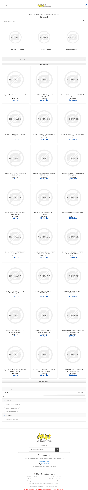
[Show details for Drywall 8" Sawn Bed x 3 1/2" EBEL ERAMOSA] (44, 197)
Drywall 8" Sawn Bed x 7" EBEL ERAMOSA (72, 213)
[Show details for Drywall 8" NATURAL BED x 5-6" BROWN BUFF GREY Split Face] (15, 354)
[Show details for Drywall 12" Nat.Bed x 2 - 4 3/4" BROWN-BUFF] (72, 79)
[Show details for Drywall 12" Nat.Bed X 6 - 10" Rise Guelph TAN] (72, 118)
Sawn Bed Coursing (44, 49)
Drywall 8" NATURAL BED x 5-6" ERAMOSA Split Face (44, 292)
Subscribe (57, 450)
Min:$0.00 (7, 392)
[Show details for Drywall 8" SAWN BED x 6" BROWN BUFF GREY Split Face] (72, 158)
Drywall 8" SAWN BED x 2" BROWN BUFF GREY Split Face (15, 174)
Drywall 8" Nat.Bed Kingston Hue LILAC (15, 95)
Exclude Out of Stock (12, 419)
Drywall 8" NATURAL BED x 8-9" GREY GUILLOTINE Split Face (72, 252)
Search (83, 21)
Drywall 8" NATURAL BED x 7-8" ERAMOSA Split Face (15, 331)
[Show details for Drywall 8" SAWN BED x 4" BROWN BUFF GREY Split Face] (44, 158)
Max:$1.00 (80, 392)
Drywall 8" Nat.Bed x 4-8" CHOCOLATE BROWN (44, 134)
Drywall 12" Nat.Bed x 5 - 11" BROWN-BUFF (15, 134)
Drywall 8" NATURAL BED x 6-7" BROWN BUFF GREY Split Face (44, 370)
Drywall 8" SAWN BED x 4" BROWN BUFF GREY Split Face (44, 174)
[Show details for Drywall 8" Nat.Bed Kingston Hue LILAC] (15, 79)
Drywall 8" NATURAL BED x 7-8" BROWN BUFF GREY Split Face (73, 370)
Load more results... (44, 381)
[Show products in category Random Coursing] (72, 37)
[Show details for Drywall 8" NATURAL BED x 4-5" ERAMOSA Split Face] (15, 275)
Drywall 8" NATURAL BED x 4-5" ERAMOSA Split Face (15, 292)
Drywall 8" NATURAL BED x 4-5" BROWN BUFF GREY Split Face (73, 331)
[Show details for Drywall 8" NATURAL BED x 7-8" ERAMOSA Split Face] (15, 315)
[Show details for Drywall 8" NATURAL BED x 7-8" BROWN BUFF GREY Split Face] (72, 354)
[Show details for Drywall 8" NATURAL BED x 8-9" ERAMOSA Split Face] (44, 315)
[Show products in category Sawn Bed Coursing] (44, 37)
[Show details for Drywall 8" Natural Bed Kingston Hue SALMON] (44, 79)
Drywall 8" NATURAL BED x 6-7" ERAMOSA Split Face (73, 292)
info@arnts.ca (45, 461)
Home (30, 14)
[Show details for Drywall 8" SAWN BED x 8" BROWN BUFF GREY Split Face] (15, 197)
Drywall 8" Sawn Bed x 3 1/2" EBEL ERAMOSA (44, 213)
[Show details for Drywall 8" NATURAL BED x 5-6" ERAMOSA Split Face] (44, 275)
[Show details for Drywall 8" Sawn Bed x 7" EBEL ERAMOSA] (72, 197)
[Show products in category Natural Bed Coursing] (15, 37)
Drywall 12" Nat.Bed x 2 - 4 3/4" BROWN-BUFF (72, 95)
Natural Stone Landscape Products (43, 14)
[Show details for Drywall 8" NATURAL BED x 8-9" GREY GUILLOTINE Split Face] (72, 236)
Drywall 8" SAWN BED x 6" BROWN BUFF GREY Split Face (73, 174)
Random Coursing (73, 49)
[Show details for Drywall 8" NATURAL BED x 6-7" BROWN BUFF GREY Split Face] (44, 354)
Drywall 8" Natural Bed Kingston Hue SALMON (44, 95)
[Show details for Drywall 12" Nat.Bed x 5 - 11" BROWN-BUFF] (15, 118)
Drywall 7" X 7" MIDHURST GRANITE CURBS (15, 252)
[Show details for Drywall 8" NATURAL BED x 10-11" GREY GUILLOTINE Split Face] (44, 236)
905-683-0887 (45, 464)
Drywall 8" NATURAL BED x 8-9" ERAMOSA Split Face (44, 331)
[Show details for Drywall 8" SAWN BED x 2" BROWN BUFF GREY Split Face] (15, 158)
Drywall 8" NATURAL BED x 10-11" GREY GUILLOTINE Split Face (44, 252)
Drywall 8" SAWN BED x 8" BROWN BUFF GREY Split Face (15, 213)
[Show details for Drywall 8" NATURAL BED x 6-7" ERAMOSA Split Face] (72, 275)
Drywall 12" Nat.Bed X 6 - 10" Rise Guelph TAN (72, 134)
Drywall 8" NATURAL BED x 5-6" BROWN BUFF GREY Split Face (15, 370)
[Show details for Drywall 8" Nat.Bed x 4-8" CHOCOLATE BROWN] (44, 118)
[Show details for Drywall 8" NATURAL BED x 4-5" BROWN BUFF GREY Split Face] (72, 315)
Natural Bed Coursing (15, 49)
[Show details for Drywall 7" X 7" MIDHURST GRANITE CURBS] (15, 236)
